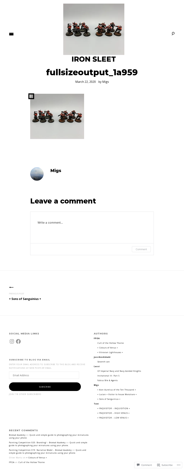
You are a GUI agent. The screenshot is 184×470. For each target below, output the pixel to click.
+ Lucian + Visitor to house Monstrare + (117, 394)
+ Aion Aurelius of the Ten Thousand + (116, 389)
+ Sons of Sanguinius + (25, 296)
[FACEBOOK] (18, 341)
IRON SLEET (94, 59)
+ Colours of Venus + (107, 347)
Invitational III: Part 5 (108, 375)
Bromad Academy (17, 435)
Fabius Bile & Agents (107, 380)
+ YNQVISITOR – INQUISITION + (113, 408)
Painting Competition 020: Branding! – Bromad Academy (37, 442)
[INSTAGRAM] (12, 341)
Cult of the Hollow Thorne (110, 343)
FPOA (11, 462)
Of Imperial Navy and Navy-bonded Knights (119, 371)
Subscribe (45, 386)
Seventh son (103, 361)
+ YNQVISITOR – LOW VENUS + (113, 417)
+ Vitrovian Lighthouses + (110, 352)
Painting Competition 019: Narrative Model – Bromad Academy (40, 450)
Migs (105, 82)
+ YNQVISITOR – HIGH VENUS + (113, 413)
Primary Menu (11, 34)
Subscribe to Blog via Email (29, 360)
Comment (141, 249)
